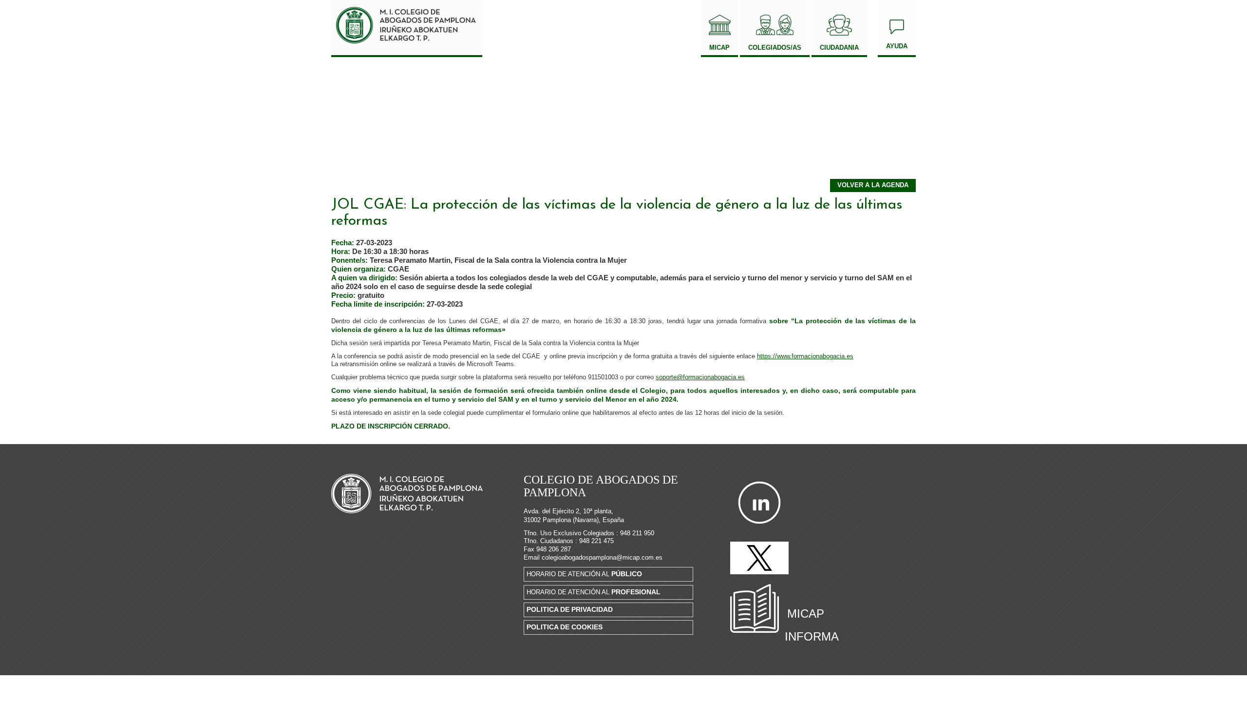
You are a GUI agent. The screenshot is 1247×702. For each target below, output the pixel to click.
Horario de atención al (584, 574)
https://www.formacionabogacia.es (805, 356)
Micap (719, 47)
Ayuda (896, 46)
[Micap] (406, 28)
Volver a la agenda (872, 185)
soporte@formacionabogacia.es (700, 377)
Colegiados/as (774, 47)
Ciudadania (839, 47)
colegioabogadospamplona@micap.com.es (602, 557)
